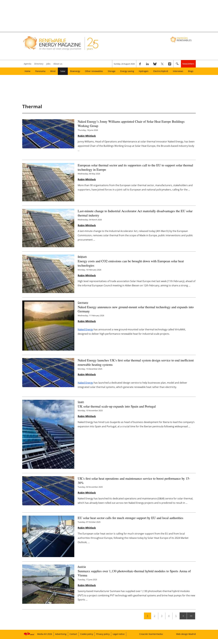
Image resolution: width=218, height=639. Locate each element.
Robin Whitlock (87, 136)
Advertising (60, 634)
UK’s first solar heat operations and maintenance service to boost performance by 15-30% (134, 480)
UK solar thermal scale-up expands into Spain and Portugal (117, 406)
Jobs (48, 63)
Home (27, 71)
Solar (62, 71)
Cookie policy (86, 634)
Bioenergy (75, 71)
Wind (52, 71)
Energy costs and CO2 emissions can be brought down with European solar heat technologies (131, 263)
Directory (38, 63)
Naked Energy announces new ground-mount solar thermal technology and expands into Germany (136, 309)
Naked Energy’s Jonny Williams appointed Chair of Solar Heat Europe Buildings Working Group (131, 123)
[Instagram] (169, 63)
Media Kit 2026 (44, 634)
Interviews (178, 71)
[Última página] (191, 615)
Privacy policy (103, 634)
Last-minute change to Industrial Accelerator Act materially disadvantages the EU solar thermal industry (135, 213)
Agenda (27, 63)
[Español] (181, 39)
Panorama (40, 71)
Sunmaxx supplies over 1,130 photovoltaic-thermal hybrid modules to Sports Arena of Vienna (134, 573)
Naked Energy (85, 329)
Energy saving (127, 71)
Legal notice (119, 634)
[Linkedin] (147, 63)
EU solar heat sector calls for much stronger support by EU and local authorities (130, 517)
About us (57, 63)
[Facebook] (140, 63)
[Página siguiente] (183, 615)
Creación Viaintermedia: (151, 634)
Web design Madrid (186, 634)
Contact (73, 634)
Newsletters (188, 63)
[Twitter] (162, 63)
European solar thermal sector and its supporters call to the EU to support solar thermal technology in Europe (135, 167)
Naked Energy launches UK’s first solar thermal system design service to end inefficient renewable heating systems (136, 362)
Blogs (190, 71)
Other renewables (94, 71)
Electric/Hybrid (160, 71)
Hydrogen (143, 71)
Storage (111, 71)
